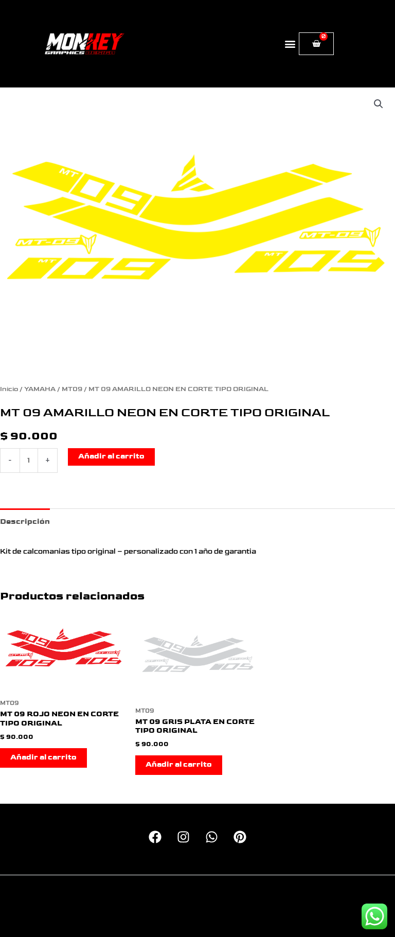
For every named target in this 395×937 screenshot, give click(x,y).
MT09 (72, 389)
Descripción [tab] (25, 522)
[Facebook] (155, 836)
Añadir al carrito (111, 456)
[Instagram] (183, 836)
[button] (290, 44)
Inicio (9, 389)
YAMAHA (40, 389)
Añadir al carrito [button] (43, 757)
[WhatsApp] (211, 836)
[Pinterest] (240, 836)
